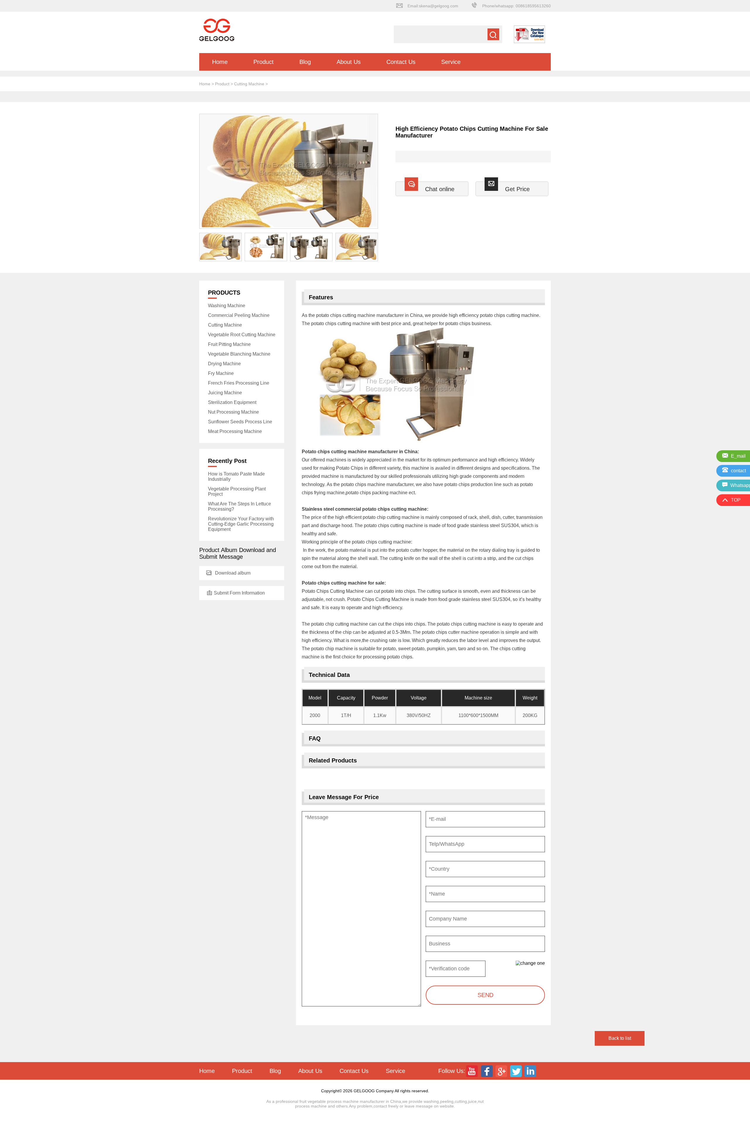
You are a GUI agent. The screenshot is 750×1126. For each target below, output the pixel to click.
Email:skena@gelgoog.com (433, 6)
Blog (305, 62)
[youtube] (472, 1071)
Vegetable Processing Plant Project (237, 491)
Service (451, 62)
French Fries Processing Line (238, 383)
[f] (487, 1071)
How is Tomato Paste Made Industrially (236, 476)
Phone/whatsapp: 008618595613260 (516, 6)
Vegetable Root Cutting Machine (241, 334)
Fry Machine (221, 373)
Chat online (439, 189)
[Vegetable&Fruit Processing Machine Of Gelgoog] (216, 39)
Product (263, 62)
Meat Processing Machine (235, 431)
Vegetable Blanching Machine (239, 353)
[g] (502, 1071)
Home (220, 62)
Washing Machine (226, 305)
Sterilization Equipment (232, 402)
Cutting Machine (249, 83)
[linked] (531, 1071)
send (485, 995)
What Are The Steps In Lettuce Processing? (239, 506)
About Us (349, 62)
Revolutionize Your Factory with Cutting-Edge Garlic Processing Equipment (241, 524)
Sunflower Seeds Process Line (240, 421)
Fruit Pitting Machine (229, 344)
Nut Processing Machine (233, 412)
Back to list (619, 1038)
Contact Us (400, 62)
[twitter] (516, 1071)
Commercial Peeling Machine (239, 315)
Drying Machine (224, 363)
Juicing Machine (225, 392)
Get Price (517, 189)
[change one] (530, 963)
